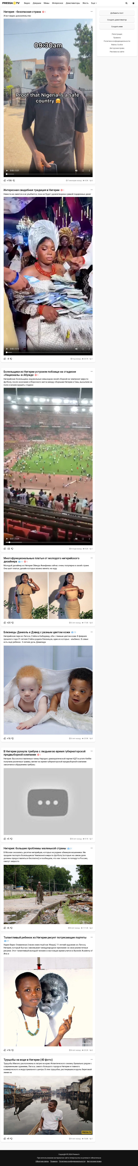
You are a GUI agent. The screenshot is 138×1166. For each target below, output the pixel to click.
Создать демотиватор (117, 20)
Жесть (86, 3)
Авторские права (117, 48)
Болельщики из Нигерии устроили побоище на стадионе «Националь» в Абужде (40, 373)
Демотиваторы (73, 3)
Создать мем (117, 26)
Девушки (37, 3)
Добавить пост (116, 13)
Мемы (46, 3)
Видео (27, 3)
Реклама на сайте (117, 52)
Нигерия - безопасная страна (25, 11)
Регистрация (117, 34)
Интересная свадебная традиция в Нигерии (34, 190)
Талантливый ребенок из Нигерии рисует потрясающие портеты (45, 939)
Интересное (57, 3)
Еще (93, 3)
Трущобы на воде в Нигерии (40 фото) (28, 1059)
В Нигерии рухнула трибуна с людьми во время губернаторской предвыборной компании (44, 753)
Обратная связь (42, 1161)
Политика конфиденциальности (117, 41)
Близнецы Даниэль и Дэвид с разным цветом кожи (40, 632)
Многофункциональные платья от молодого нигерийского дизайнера (41, 560)
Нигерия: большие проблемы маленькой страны (38, 848)
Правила (117, 38)
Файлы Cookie (117, 45)
